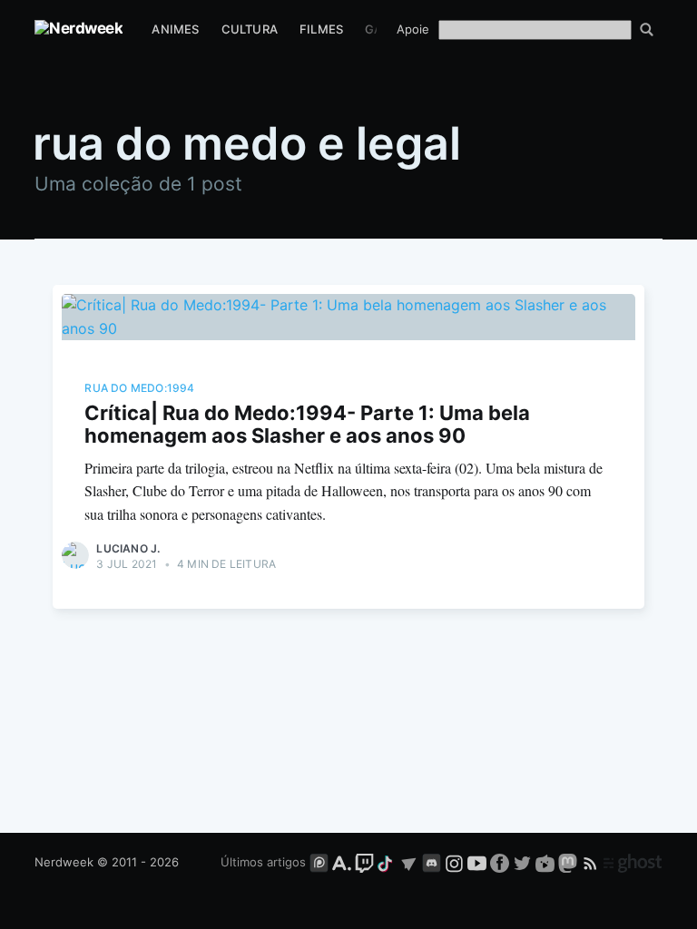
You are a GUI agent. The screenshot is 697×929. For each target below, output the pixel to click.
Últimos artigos (263, 862)
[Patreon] (319, 862)
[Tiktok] (387, 862)
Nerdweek (63, 862)
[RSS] (592, 862)
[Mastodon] (569, 862)
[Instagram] (454, 862)
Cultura (249, 29)
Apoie (413, 29)
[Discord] (431, 862)
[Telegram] (408, 862)
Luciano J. (128, 548)
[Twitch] (364, 862)
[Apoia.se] (343, 862)
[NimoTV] (546, 862)
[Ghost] (633, 862)
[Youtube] (476, 862)
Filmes (321, 29)
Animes (175, 29)
